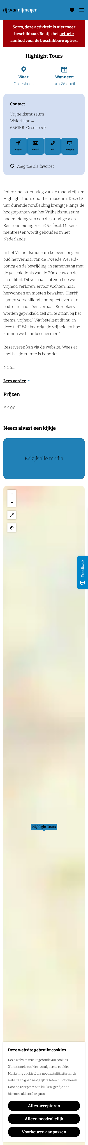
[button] (44, 829)
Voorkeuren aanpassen (44, 1131)
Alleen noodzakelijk (44, 1118)
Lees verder (14, 380)
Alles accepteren (44, 1105)
